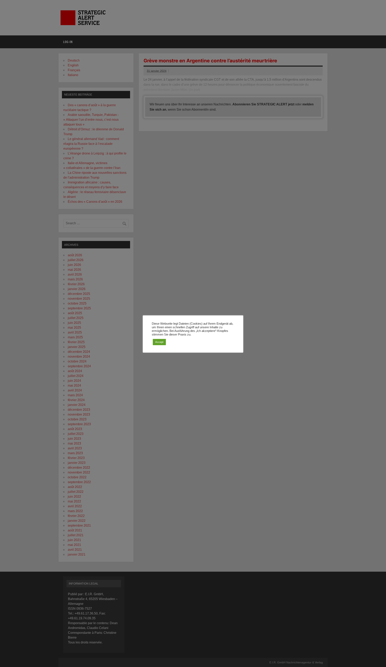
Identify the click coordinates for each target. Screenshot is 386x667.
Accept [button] (159, 342)
